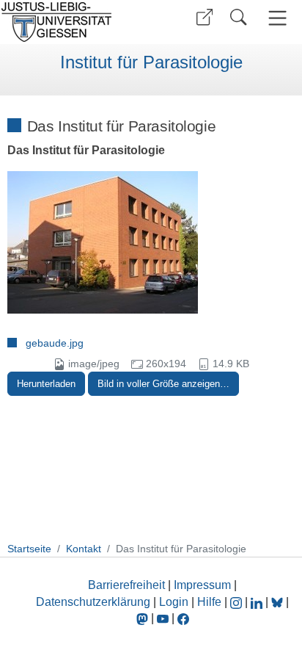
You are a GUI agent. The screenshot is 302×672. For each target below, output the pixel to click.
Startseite (29, 548)
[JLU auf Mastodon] (143, 618)
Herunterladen (46, 383)
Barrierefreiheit (126, 585)
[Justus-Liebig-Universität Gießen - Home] (73, 22)
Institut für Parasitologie (151, 62)
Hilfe (209, 602)
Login (175, 602)
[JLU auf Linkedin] (258, 602)
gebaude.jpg (55, 343)
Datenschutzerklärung (93, 602)
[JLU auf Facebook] (183, 618)
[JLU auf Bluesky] (278, 602)
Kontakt (83, 548)
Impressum (202, 585)
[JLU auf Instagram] (237, 602)
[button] (204, 17)
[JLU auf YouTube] (163, 618)
